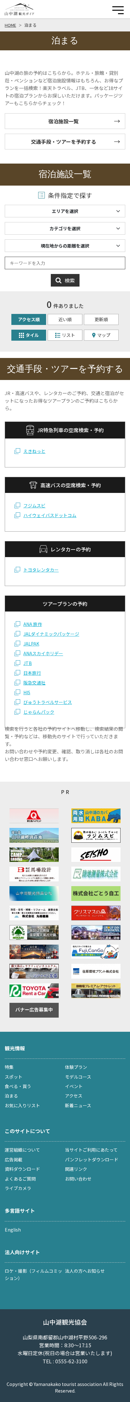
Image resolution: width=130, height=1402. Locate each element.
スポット (13, 1077)
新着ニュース (78, 1105)
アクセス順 (29, 319)
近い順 (65, 319)
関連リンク (76, 1169)
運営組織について (22, 1150)
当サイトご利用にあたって (91, 1150)
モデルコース (78, 1077)
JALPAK (31, 643)
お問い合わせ (78, 1179)
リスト (68, 335)
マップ (103, 335)
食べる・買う (18, 1086)
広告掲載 (13, 1159)
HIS (26, 692)
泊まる (30, 25)
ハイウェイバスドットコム (49, 515)
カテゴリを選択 (65, 228)
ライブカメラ (18, 1188)
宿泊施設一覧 (63, 121)
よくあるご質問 (20, 1179)
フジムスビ (34, 505)
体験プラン (76, 1067)
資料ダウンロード (22, 1169)
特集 (9, 1067)
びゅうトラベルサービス (47, 702)
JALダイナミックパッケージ (51, 634)
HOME (10, 25)
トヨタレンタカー (41, 570)
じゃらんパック (38, 712)
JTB (27, 663)
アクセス (73, 1095)
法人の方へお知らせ (85, 1271)
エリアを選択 (65, 211)
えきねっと (34, 451)
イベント (74, 1086)
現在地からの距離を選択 (65, 246)
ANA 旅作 (32, 624)
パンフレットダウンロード (91, 1159)
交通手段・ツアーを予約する (63, 141)
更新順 (101, 319)
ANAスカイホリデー (43, 653)
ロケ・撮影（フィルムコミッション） (33, 1274)
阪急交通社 (34, 682)
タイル (32, 335)
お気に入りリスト (22, 1105)
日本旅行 (32, 673)
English (13, 1229)
